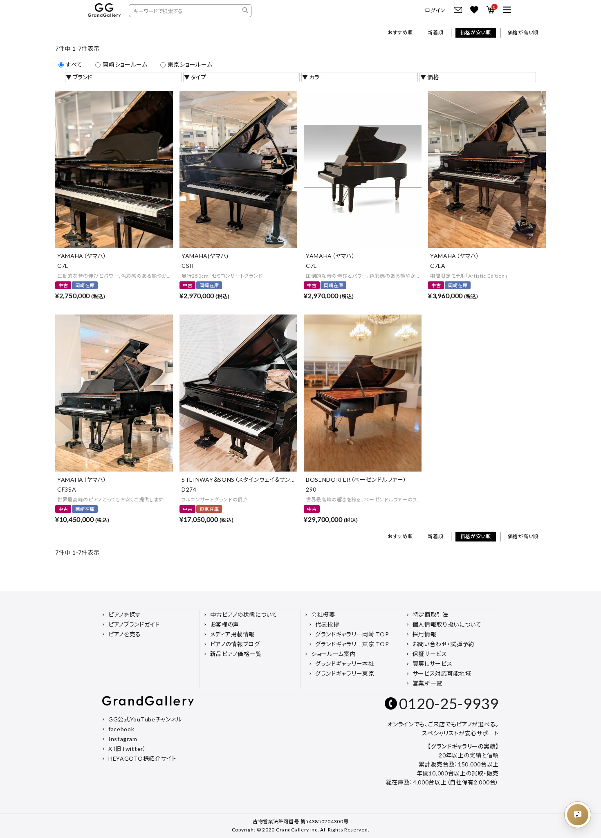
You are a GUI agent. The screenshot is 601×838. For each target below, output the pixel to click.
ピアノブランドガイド (134, 624)
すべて (74, 64)
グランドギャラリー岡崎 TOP (352, 634)
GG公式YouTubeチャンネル (145, 719)
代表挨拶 (327, 624)
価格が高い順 (523, 32)
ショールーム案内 (333, 653)
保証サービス (430, 653)
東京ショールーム (190, 64)
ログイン (435, 10)
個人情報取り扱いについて (447, 624)
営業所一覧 (428, 683)
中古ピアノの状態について (244, 614)
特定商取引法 (431, 614)
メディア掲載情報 (232, 634)
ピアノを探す (124, 614)
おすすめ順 (400, 32)
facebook (121, 729)
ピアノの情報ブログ (235, 643)
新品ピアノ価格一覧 (236, 653)
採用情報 (425, 634)
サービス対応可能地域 (442, 673)
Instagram (122, 738)
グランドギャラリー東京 (345, 673)
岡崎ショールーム (125, 64)
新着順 (435, 32)
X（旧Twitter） (127, 748)
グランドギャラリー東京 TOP (352, 643)
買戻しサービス (433, 663)
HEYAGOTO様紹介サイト (142, 758)
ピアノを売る (124, 634)
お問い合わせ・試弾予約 (444, 643)
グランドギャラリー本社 (345, 663)
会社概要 (323, 614)
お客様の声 (225, 624)
